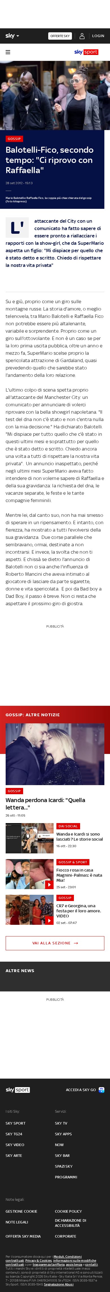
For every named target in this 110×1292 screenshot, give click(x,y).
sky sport (15, 1123)
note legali (17, 1222)
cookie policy (68, 1211)
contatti (91, 1264)
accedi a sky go (81, 1090)
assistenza (74, 1264)
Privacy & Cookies (38, 1261)
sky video (15, 1145)
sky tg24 (14, 1134)
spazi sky (63, 1166)
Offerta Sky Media (23, 1236)
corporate (65, 1236)
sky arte (14, 1155)
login (98, 36)
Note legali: (15, 1199)
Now (59, 1145)
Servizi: (61, 1111)
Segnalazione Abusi (59, 1284)
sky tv (61, 1123)
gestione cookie (21, 1211)
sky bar (62, 1155)
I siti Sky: (13, 1111)
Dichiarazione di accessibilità (70, 1223)
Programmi (66, 1177)
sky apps (63, 1134)
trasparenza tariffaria (49, 1264)
